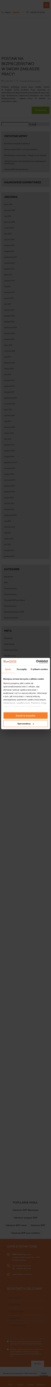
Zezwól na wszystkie (25, 715)
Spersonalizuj (23, 723)
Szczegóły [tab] (22, 669)
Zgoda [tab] (8, 669)
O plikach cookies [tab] (39, 669)
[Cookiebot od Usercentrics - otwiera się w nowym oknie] (36, 661)
